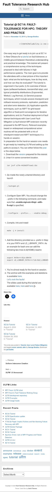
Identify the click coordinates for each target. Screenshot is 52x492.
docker (30, 450)
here (20, 276)
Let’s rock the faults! (16, 279)
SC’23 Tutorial (9, 324)
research (37, 454)
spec (5, 457)
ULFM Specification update (15, 416)
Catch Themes (32, 488)
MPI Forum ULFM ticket (14, 390)
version (22, 154)
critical (24, 451)
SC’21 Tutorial (31, 324)
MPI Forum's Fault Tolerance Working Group (21, 393)
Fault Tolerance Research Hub (26, 4)
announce (7, 450)
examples (7, 453)
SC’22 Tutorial (9, 334)
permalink (10, 349)
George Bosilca (33, 36)
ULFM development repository (16, 395)
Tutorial (23, 345)
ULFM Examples (11, 398)
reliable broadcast (27, 454)
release (17, 453)
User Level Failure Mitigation (37, 345)
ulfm (24, 347)
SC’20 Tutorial (10, 432)
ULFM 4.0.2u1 (10, 440)
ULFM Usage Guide (12, 400)
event (14, 347)
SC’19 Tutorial (10, 443)
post (44, 147)
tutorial (26, 56)
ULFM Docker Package (13, 427)
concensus (17, 450)
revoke (43, 454)
